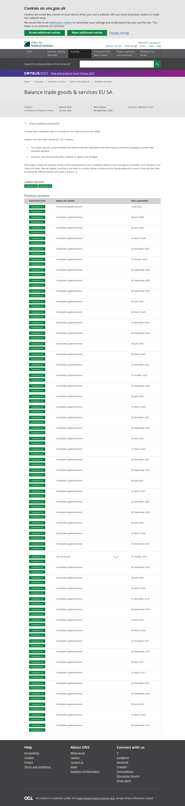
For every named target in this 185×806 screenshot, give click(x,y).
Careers (75, 757)
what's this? (147, 107)
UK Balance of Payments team (38, 110)
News (74, 767)
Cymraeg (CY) (155, 42)
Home (29, 51)
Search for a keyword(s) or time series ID (47, 64)
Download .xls (31, 186)
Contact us (77, 762)
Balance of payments (80, 81)
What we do (78, 753)
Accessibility (31, 753)
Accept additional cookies (44, 32)
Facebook (122, 762)
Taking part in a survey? (147, 53)
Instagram (123, 757)
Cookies (29, 757)
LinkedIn (122, 767)
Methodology (131, 46)
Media (143, 46)
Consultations (125, 771)
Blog (159, 46)
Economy (39, 81)
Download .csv (45, 186)
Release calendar (114, 46)
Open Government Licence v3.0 (95, 798)
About (151, 46)
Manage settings (119, 32)
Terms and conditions (37, 767)
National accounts (56, 81)
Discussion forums (128, 776)
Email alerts (124, 780)
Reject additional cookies (87, 32)
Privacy (28, 762)
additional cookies (61, 22)
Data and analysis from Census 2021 (73, 73)
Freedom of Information (85, 771)
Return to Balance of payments (44, 123)
